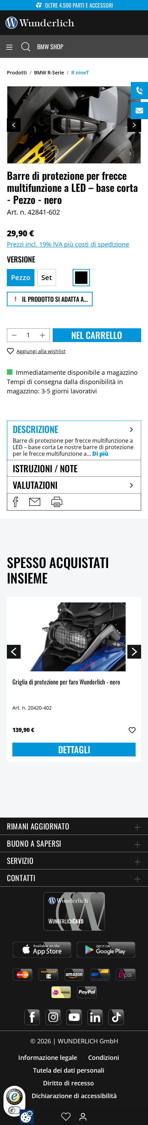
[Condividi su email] (34, 502)
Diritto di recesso (68, 1083)
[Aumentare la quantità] (42, 335)
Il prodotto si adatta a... (54, 299)
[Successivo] (134, 125)
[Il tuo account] (83, 1116)
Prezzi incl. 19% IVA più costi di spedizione (68, 244)
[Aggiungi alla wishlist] (132, 730)
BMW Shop (50, 46)
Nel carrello (96, 335)
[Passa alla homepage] (40, 22)
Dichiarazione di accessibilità (74, 1096)
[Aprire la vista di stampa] (56, 502)
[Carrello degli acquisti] (142, 46)
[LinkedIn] (95, 1017)
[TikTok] (116, 1017)
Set (46, 277)
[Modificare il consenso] (26, 1116)
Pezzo (20, 277)
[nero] (81, 277)
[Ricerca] (25, 46)
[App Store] (42, 950)
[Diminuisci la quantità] (14, 335)
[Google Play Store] (106, 950)
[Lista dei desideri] (66, 1116)
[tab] (74, 440)
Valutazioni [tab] (35, 485)
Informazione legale (47, 1057)
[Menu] (9, 46)
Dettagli (74, 749)
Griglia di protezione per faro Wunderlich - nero (66, 682)
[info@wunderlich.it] (139, 110)
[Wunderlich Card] (74, 911)
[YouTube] (74, 1017)
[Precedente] (14, 125)
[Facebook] (32, 1017)
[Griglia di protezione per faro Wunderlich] (74, 636)
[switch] (14, 1110)
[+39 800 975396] (139, 90)
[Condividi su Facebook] (15, 502)
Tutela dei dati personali (68, 1070)
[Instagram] (53, 1017)
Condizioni (103, 1057)
